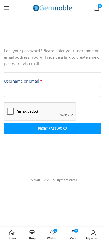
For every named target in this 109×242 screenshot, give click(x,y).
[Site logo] (52, 7)
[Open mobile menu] (6, 8)
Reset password (52, 128)
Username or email (23, 81)
